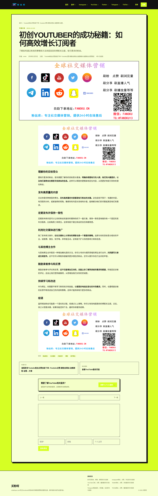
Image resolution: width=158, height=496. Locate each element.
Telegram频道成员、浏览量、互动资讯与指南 (98, 489)
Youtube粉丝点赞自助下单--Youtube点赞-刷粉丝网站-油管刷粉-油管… (44, 23)
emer (24, 56)
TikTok (125, 4)
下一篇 (116, 397)
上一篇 (42, 397)
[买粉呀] (18, 4)
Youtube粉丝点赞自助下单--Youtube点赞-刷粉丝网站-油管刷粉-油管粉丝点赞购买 (69, 56)
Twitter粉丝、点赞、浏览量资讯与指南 (123, 483)
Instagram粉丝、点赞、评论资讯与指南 (123, 480)
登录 (136, 4)
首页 (66, 4)
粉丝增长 (45, 356)
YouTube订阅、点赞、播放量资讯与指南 (98, 484)
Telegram (114, 4)
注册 (143, 4)
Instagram (82, 4)
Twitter (104, 4)
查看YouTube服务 (107, 385)
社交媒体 (52, 356)
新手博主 (73, 356)
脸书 (72, 4)
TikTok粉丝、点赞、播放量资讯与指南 (123, 488)
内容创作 (60, 356)
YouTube (94, 4)
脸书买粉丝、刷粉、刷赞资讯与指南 (97, 480)
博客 (66, 356)
